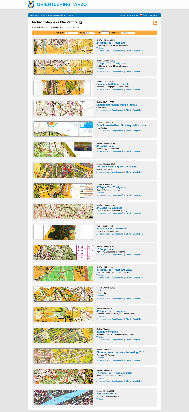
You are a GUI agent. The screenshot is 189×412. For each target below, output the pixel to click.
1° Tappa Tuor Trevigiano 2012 (114, 373)
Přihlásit (70, 15)
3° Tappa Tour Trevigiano (111, 311)
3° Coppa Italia (105, 146)
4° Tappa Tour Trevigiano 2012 (114, 269)
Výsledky (100, 48)
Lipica (100, 290)
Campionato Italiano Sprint (112, 84)
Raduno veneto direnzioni (111, 228)
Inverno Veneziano (107, 331)
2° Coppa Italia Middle (109, 208)
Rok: (82, 33)
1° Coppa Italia (105, 249)
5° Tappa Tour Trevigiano (111, 187)
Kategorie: (60, 33)
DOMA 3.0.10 (154, 15)
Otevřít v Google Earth (135, 51)
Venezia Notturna (106, 393)
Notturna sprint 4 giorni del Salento (117, 166)
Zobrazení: (116, 33)
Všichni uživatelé (125, 15)
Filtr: (99, 33)
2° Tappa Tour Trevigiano (111, 42)
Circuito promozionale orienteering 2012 (120, 352)
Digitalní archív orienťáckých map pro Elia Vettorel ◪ (47, 15)
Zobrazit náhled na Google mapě (109, 51)
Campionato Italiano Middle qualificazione (121, 125)
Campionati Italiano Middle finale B (117, 104)
